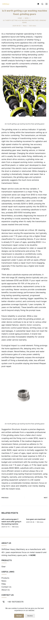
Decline (30, 616)
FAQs (3, 584)
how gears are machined (35, 519)
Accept (19, 616)
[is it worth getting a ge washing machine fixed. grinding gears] (24, 95)
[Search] (42, 4)
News (25, 26)
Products (5, 578)
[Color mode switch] (38, 4)
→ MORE (32, 555)
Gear (3, 566)
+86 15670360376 (15, 602)
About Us (5, 590)
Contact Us (6, 587)
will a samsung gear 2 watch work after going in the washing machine (11, 521)
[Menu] (46, 4)
